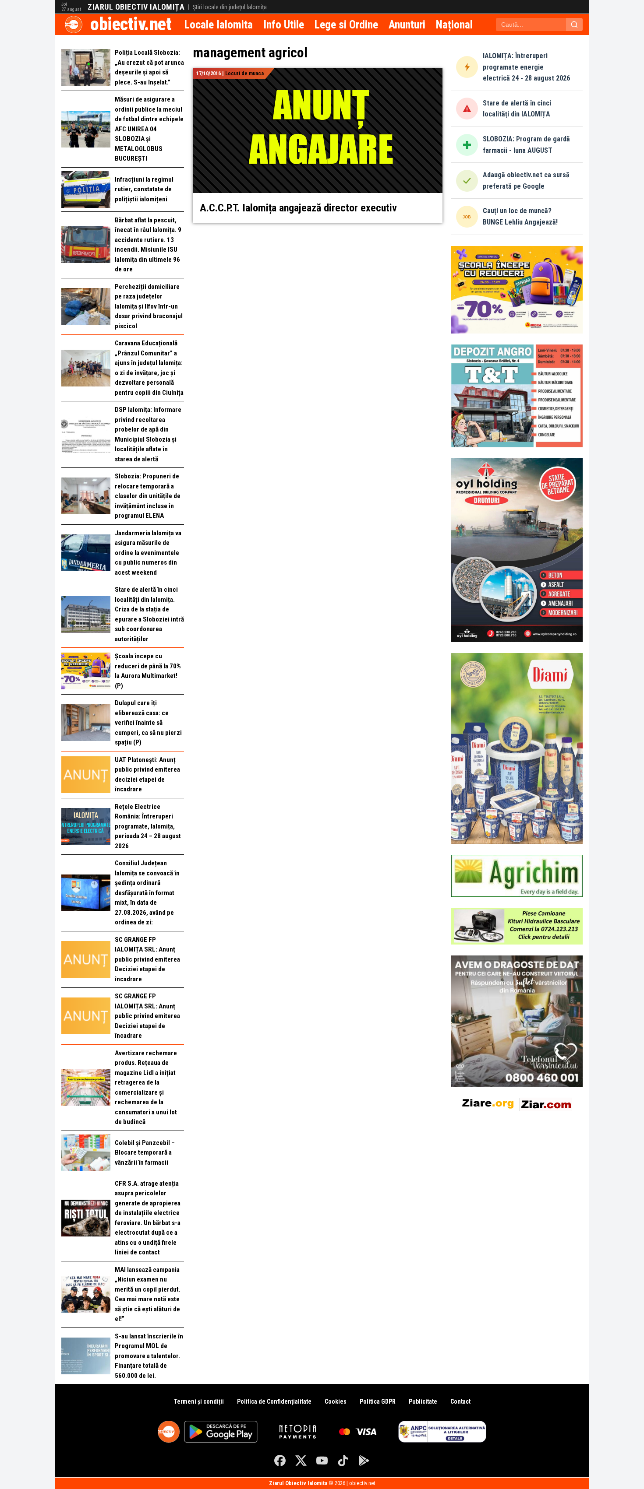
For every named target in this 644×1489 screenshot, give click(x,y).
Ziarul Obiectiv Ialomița (136, 7)
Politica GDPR (378, 1401)
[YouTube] (322, 1460)
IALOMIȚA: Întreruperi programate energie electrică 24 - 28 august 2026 (526, 67)
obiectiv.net (130, 24)
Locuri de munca (244, 73)
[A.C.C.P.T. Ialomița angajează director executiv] (317, 73)
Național (454, 24)
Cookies (336, 1401)
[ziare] (488, 1103)
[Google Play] (364, 1460)
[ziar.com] (546, 1103)
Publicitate (423, 1401)
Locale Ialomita (218, 24)
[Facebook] (280, 1460)
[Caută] (574, 24)
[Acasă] (73, 24)
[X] (301, 1460)
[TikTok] (343, 1460)
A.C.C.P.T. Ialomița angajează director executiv (298, 208)
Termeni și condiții (199, 1401)
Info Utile (283, 24)
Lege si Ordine (346, 24)
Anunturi (407, 24)
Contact (460, 1401)
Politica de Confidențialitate (274, 1401)
